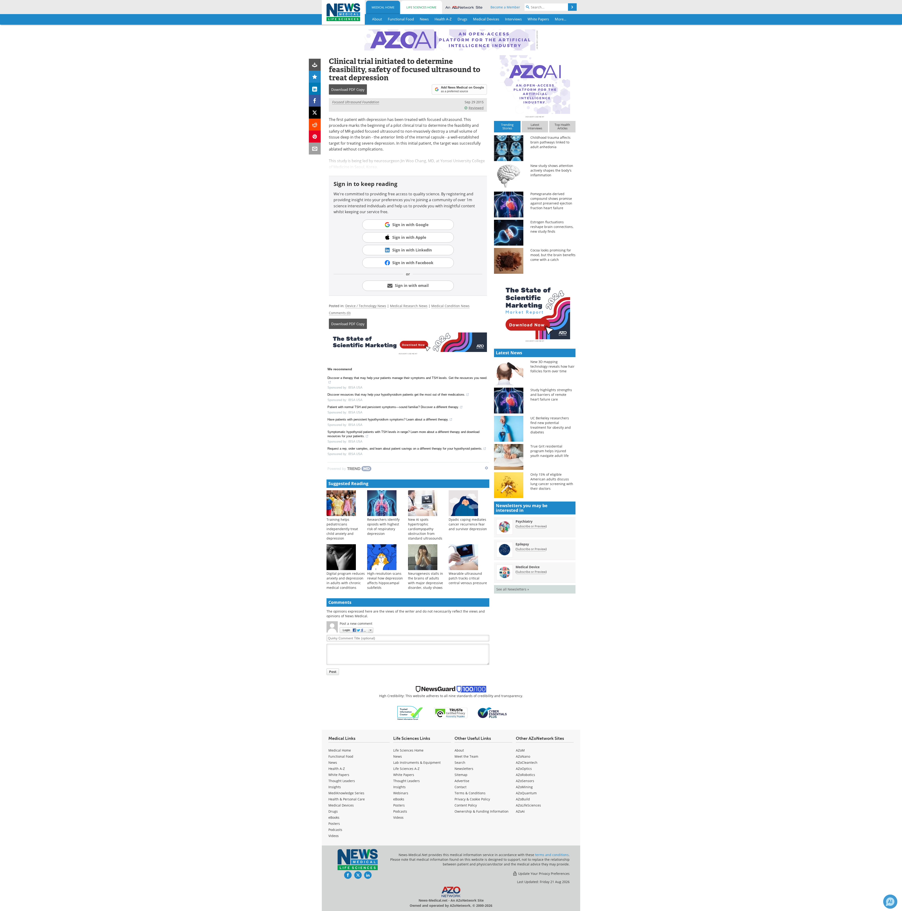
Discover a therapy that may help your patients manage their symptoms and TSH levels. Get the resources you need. (407, 378)
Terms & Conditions (470, 793)
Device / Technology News (365, 306)
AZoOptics (524, 768)
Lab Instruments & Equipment (417, 762)
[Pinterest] (315, 137)
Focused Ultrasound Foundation (355, 102)
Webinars (400, 793)
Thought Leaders (341, 781)
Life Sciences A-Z (406, 768)
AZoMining (524, 787)
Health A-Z (336, 768)
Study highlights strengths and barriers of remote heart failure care (551, 394)
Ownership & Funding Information (482, 811)
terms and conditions (552, 855)
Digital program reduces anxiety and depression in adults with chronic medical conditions (346, 580)
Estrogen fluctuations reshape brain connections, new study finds (551, 227)
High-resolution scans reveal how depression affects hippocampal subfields (385, 580)
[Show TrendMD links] (486, 468)
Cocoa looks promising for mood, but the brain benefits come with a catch (552, 255)
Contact (461, 787)
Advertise (462, 781)
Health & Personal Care (346, 799)
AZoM (520, 750)
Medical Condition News (450, 306)
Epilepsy (522, 544)
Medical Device (528, 567)
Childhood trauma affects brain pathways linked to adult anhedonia (550, 142)
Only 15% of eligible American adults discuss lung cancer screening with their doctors (551, 481)
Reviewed (476, 108)
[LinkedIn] (315, 89)
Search (460, 762)
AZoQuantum (526, 793)
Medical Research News (409, 306)
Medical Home (383, 7)
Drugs (333, 811)
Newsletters (464, 768)
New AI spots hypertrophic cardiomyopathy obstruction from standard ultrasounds (425, 528)
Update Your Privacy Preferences (543, 873)
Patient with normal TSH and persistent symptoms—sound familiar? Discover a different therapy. (393, 407)
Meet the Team (466, 756)
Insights (334, 787)
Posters (334, 823)
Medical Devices (341, 805)
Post (332, 671)
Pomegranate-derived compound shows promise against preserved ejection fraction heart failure (551, 201)
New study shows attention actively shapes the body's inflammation (551, 170)
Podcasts (335, 829)
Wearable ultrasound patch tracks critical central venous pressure (468, 578)
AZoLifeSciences (528, 805)
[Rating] (315, 77)
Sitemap (461, 774)
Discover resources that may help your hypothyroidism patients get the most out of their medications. (396, 394)
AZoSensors (525, 781)
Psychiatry (524, 521)
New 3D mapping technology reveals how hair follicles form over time (552, 366)
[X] (315, 113)
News (332, 762)
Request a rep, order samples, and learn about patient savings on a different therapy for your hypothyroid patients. (404, 448)
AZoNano (523, 756)
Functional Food (340, 756)
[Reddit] (315, 125)
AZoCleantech (526, 762)
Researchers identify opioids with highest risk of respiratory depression (383, 526)
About (459, 750)
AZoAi (520, 811)
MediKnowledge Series (346, 793)
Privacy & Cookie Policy (472, 799)
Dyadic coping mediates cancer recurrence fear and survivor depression (468, 524)
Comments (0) (339, 313)
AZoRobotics (525, 774)
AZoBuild (523, 799)
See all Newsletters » (512, 589)
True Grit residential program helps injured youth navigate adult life (549, 451)
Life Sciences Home (421, 7)
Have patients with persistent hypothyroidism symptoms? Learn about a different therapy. (388, 419)
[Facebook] (315, 101)
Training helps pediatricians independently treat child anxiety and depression (342, 528)
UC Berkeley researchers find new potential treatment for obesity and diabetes (550, 425)
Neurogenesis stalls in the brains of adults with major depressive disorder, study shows (425, 580)
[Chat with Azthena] (890, 902)
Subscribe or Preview (531, 526)
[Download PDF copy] (315, 65)
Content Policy (466, 805)
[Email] (315, 148)
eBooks (333, 817)
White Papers (338, 774)
